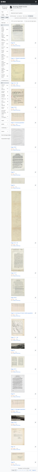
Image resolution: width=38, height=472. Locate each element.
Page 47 (12, 172)
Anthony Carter (4, 85)
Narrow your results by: (5, 7)
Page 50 (12, 185)
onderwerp (3, 127)
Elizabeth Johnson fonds (4, 76)
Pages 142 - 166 (14, 83)
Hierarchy (20, 16)
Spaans (4, 19)
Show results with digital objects (30, 21)
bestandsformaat (5, 138)
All (1, 25)
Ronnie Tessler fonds (4, 51)
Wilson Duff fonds (4, 40)
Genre (2, 131)
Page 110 (13, 446)
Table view (31, 16)
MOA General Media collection (4, 35)
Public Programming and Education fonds (4, 64)
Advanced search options (16, 13)
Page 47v (13, 43)
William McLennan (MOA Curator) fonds (4, 57)
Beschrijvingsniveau (5, 135)
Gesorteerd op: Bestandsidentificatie (21, 17)
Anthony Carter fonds (4, 44)
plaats (2, 124)
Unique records (4, 15)
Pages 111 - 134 (14, 337)
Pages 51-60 (13, 107)
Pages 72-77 (13, 273)
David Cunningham (4, 116)
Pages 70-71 (13, 369)
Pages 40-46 (13, 297)
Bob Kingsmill (4, 105)
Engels (4, 17)
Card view (25, 16)
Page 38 (12, 462)
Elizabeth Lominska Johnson (4, 95)
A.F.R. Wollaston (4, 101)
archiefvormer (4, 80)
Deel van (3, 22)
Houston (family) (4, 92)
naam (2, 120)
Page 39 (12, 393)
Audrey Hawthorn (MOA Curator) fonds (4, 70)
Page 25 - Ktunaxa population (17, 122)
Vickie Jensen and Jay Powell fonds (4, 29)
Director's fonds (4, 47)
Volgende (34, 470)
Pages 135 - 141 (14, 243)
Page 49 (12, 350)
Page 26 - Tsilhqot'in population (18, 58)
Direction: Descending (32, 17)
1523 (30, 470)
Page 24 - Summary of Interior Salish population (22, 313)
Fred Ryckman (4, 89)
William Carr (4, 99)
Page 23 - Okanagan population (18, 409)
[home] (3, 1)
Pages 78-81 (13, 147)
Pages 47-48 (13, 422)
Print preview (13, 16)
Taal (2, 12)
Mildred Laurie (4, 108)
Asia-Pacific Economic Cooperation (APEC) (4, 112)
